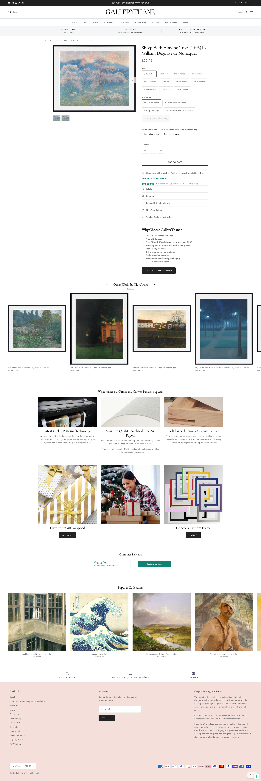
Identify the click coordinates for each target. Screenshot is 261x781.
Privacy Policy (15, 718)
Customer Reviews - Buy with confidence (27, 701)
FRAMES (193, 535)
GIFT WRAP (67, 535)
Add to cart (175, 162)
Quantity (145, 144)
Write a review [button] (154, 564)
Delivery (185, 22)
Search (12, 697)
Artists (95, 22)
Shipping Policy (16, 739)
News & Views (171, 22)
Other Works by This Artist (130, 284)
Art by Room (108, 22)
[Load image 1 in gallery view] (94, 78)
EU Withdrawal (16, 744)
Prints (85, 22)
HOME (74, 22)
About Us (155, 22)
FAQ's (12, 709)
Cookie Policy (15, 727)
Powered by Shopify (33, 773)
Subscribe (107, 717)
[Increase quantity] (161, 150)
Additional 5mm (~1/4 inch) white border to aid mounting (169, 129)
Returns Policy (16, 731)
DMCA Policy (15, 722)
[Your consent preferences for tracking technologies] (256, 776)
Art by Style (124, 22)
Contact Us (14, 714)
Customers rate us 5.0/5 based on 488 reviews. (177, 183)
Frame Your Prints (17, 735)
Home (40, 41)
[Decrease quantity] (145, 150)
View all (130, 289)
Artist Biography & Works (158, 270)
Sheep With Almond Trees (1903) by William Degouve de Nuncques (69, 41)
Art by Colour (140, 22)
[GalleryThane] (130, 12)
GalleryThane (20, 773)
